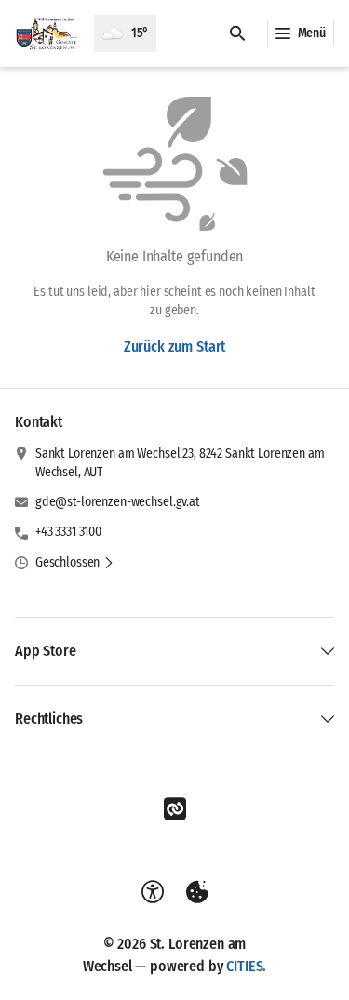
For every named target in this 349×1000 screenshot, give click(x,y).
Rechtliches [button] (49, 718)
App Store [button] (45, 651)
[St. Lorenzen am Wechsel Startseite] (47, 33)
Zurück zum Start (174, 346)
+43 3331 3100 (68, 532)
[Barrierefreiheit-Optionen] (152, 892)
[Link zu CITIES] (175, 809)
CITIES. (246, 966)
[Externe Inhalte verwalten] (197, 892)
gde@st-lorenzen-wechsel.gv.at (117, 502)
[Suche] (237, 33)
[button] (74, 562)
